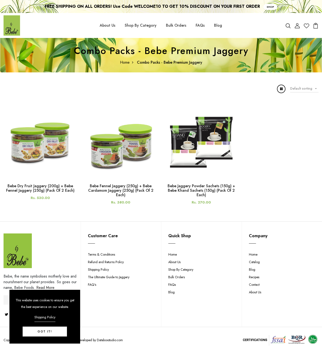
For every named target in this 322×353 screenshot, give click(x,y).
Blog (218, 25)
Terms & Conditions (101, 254)
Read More (45, 287)
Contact (254, 284)
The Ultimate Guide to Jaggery (108, 277)
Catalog (254, 262)
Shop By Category (141, 25)
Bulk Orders (176, 25)
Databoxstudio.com (110, 340)
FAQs (200, 25)
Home (125, 62)
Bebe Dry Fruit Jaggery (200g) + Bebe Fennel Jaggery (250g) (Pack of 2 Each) (40, 188)
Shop (270, 7)
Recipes (254, 277)
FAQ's (92, 284)
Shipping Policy (98, 269)
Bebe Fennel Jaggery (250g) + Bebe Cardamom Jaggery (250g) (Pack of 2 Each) (120, 190)
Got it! (44, 331)
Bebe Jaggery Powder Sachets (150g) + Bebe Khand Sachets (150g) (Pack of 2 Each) (201, 190)
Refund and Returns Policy (106, 262)
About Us (107, 25)
